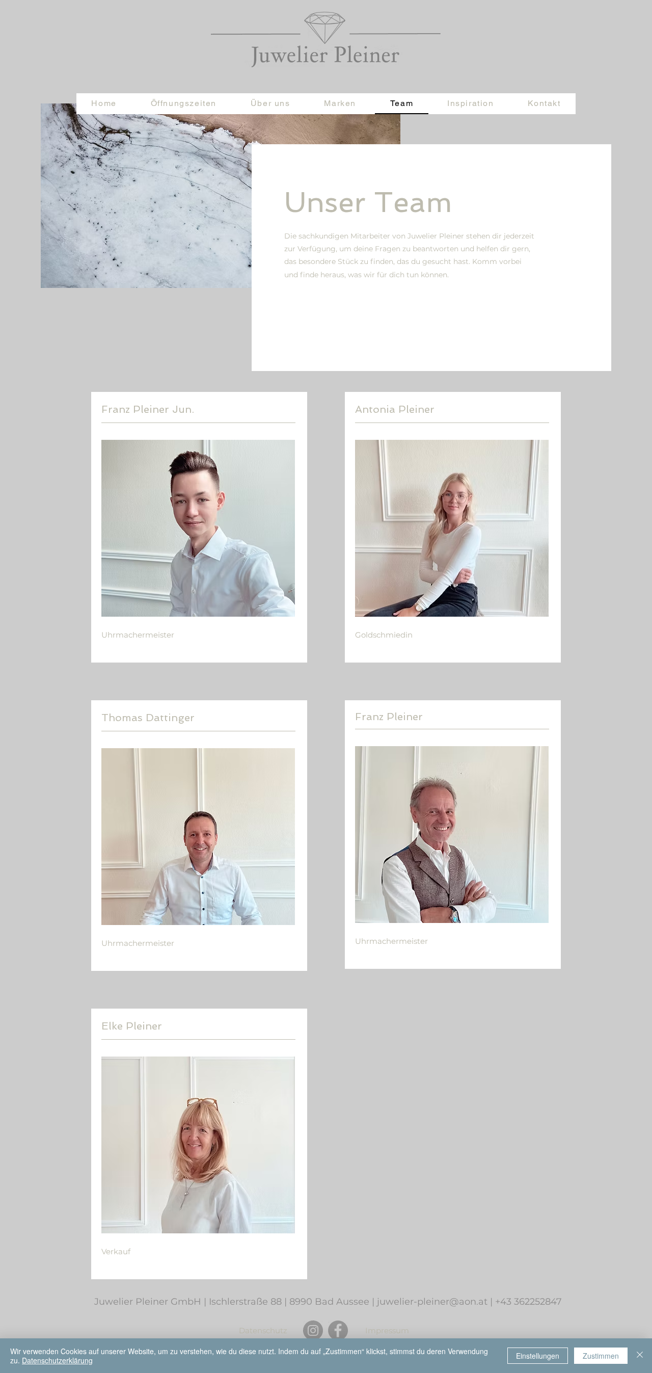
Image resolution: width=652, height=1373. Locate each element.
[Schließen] (640, 1355)
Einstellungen (537, 1356)
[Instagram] (313, 1330)
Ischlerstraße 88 (245, 1301)
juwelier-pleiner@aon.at (432, 1301)
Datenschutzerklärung (57, 1360)
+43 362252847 (528, 1301)
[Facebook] (338, 1330)
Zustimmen (601, 1356)
